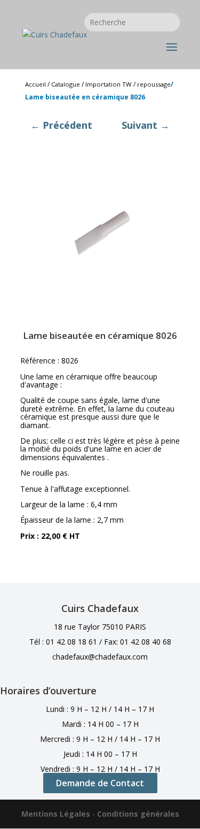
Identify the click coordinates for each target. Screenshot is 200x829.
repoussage (154, 84)
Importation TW (108, 84)
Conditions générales (138, 814)
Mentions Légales (55, 814)
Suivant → (146, 125)
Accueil (35, 84)
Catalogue (65, 84)
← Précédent (61, 125)
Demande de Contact (100, 783)
